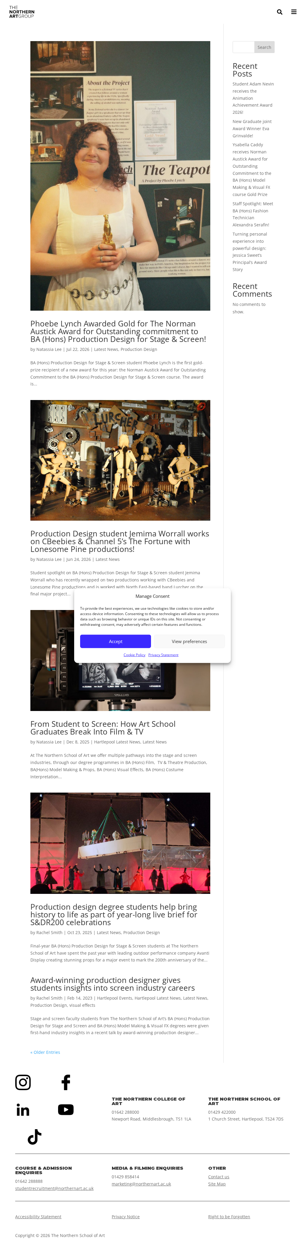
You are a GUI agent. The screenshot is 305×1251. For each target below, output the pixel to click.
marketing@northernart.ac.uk (141, 1184)
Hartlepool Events (114, 998)
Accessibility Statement (38, 1216)
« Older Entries (45, 1052)
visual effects (82, 1005)
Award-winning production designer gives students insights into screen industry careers (112, 984)
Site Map (217, 1184)
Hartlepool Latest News (117, 742)
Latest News (106, 349)
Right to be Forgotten (229, 1216)
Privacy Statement (163, 654)
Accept (115, 641)
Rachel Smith (49, 932)
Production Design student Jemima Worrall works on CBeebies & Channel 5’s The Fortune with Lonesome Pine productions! (119, 541)
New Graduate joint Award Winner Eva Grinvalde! (252, 129)
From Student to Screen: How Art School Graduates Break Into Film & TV (103, 727)
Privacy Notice (126, 1216)
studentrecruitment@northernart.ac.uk (54, 1188)
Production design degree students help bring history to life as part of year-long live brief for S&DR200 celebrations (113, 914)
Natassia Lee (49, 349)
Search (264, 47)
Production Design (139, 349)
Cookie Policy (134, 654)
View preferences (189, 641)
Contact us (218, 1177)
